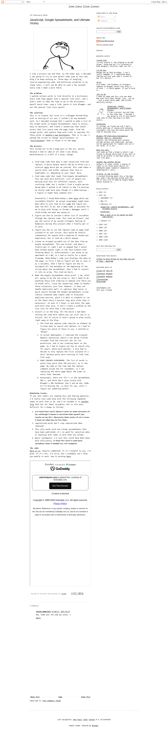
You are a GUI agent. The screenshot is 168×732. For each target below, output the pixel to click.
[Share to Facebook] (79, 593)
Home (60, 697)
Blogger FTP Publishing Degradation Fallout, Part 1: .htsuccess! (112, 137)
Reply (38, 618)
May (102, 201)
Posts (102, 17)
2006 (101, 237)
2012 (101, 192)
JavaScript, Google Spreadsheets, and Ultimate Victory (119, 108)
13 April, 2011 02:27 (61, 612)
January (104, 221)
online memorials (43, 612)
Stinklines (101, 124)
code (69, 204)
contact (92, 720)
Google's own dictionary (58, 135)
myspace (109, 274)
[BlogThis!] (75, 593)
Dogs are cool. (102, 150)
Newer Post (35, 697)
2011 (101, 195)
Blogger (95, 726)
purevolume (101, 282)
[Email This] (72, 593)
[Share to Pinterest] (82, 593)
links (85, 720)
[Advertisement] (60, 676)
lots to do (101, 94)
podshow (109, 276)
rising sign (101, 60)
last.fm (109, 271)
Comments (103, 21)
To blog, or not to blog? (107, 174)
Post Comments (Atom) (52, 701)
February (105, 204)
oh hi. (99, 82)
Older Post (85, 697)
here (46, 167)
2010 (101, 224)
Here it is (35, 451)
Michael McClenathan (106, 41)
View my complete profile (104, 44)
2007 (101, 234)
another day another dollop (108, 162)
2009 (101, 228)
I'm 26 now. (101, 70)
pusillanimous (37, 141)
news (75, 720)
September (105, 198)
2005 (101, 240)
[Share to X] (77, 593)
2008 (101, 231)
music (80, 720)
